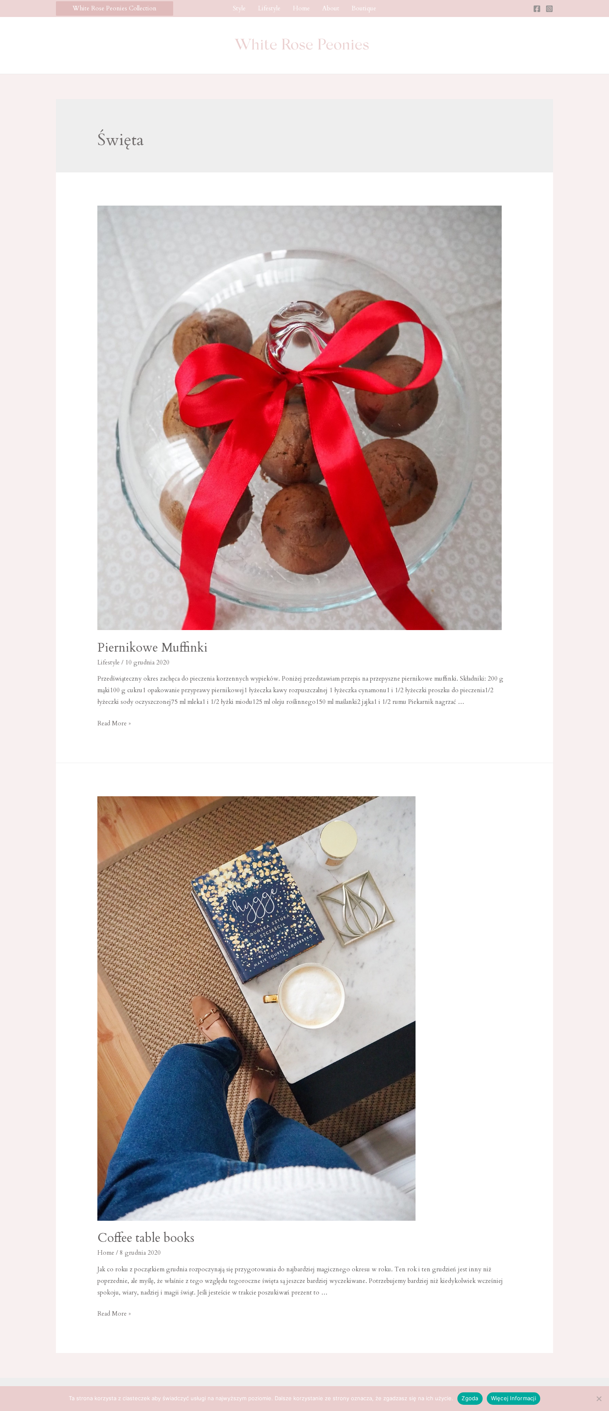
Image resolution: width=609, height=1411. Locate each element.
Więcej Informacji (513, 1398)
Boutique (364, 8)
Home (301, 8)
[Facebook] (537, 8)
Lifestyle (269, 8)
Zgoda (470, 1398)
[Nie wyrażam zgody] (598, 1398)
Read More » (114, 723)
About (330, 8)
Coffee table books (145, 1237)
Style (239, 8)
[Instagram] (549, 8)
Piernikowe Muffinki (152, 647)
